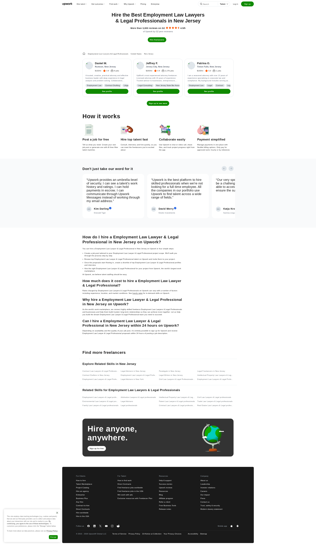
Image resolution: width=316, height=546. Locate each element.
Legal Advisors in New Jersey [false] (133, 371)
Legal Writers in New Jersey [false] (171, 375)
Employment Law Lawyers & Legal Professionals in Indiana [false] (139, 375)
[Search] (201, 4)
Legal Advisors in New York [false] (132, 379)
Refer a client (164, 502)
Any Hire (79, 502)
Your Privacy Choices (175, 534)
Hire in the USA (82, 516)
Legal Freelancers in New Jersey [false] (211, 371)
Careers (203, 491)
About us (204, 480)
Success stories (165, 484)
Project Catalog (82, 488)
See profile (107, 91)
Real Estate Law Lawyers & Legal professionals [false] (215, 405)
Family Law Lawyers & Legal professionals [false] (100, 405)
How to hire (81, 480)
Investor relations (207, 488)
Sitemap (203, 534)
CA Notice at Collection (152, 534)
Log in (235, 4)
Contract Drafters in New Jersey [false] (95, 375)
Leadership (205, 484)
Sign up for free (97, 448)
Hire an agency (82, 491)
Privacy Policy (134, 534)
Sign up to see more (158, 103)
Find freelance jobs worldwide (130, 488)
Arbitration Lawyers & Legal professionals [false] (138, 397)
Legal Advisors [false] (127, 401)
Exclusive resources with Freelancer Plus (135, 498)
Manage (53, 537)
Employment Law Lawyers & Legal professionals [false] (100, 397)
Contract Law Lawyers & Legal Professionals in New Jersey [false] (100, 371)
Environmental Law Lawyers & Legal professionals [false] (100, 401)
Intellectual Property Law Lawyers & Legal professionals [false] (177, 397)
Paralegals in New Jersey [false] (169, 371)
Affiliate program (166, 498)
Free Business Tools (167, 505)
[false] (83, 54)
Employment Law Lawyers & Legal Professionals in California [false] (215, 379)
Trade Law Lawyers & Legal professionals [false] (215, 401)
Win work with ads (125, 495)
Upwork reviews (165, 488)
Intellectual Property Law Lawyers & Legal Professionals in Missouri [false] (215, 375)
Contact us (205, 502)
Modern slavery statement (211, 509)
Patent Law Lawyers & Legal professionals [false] (177, 401)
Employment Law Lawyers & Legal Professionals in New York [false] (100, 379)
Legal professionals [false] (129, 405)
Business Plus (82, 498)
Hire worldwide (82, 513)
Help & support (165, 480)
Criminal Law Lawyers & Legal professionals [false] (177, 405)
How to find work (125, 480)
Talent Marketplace (84, 484)
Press (202, 498)
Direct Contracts (83, 509)
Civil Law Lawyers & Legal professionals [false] (214, 397)
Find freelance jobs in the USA (130, 491)
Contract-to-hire (82, 505)
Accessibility (193, 534)
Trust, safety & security (210, 505)
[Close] (57, 513)
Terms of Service (119, 534)
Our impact (205, 495)
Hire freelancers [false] (157, 40)
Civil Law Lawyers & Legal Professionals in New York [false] (177, 379)
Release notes (165, 509)
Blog (161, 495)
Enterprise (80, 495)
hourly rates (137, 293)
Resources (163, 491)
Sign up (247, 4)
